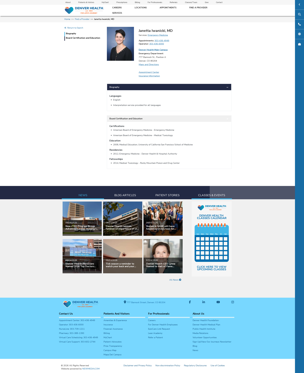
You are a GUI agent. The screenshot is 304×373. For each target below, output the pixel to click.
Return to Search (74, 27)
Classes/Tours (191, 2)
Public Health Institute (204, 328)
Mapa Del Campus (112, 354)
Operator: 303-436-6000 (71, 324)
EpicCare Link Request (159, 328)
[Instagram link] (232, 302)
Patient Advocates (113, 341)
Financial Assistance (113, 328)
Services (117, 13)
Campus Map (110, 350)
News (195, 350)
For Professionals (155, 2)
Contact (219, 2)
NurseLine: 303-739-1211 (72, 328)
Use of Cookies (218, 365)
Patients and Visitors (117, 313)
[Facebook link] (190, 302)
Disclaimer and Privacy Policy (138, 365)
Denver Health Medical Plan (206, 324)
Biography (114, 87)
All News (174, 279)
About (68, 2)
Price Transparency (113, 346)
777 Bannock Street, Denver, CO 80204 (145, 302)
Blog (195, 346)
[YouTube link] (218, 302)
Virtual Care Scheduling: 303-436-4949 (78, 337)
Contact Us (66, 313)
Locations (141, 7)
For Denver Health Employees (163, 324)
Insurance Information (149, 76)
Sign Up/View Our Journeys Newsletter (212, 341)
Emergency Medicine (158, 35)
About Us (198, 313)
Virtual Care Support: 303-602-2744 (77, 341)
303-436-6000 (156, 43)
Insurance (108, 324)
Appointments (168, 7)
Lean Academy (155, 333)
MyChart (105, 2)
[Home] (84, 10)
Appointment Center (149, 72)
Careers (117, 7)
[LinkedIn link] (203, 302)
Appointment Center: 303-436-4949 (77, 320)
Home (67, 19)
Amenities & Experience (115, 320)
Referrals (173, 2)
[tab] (83, 192)
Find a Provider (198, 7)
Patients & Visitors (86, 2)
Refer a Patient (155, 337)
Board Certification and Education (125, 118)
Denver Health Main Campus (153, 49)
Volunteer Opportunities (205, 337)
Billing (137, 2)
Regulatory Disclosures (195, 365)
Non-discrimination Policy (167, 365)
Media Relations (200, 333)
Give (207, 2)
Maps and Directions (149, 64)
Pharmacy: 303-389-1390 (71, 333)
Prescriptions (121, 2)
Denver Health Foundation (206, 320)
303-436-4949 (161, 40)
